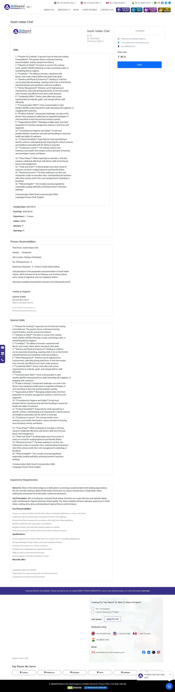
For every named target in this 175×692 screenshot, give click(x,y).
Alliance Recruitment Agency (70, 684)
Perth (101, 672)
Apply (139, 65)
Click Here (145, 591)
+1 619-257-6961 (92, 3)
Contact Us (107, 10)
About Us (49, 10)
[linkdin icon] (149, 652)
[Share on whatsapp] (155, 3)
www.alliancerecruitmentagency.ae (135, 43)
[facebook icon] (144, 652)
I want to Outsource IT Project (107, 612)
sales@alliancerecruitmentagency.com (110, 652)
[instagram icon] (158, 652)
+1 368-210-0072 (118, 3)
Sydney (25, 672)
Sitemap (123, 684)
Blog (76, 10)
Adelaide (126, 672)
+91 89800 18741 (144, 3)
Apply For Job (112, 619)
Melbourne (50, 672)
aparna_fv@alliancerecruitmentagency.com (24, 307)
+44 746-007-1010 (67, 3)
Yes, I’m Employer (103, 609)
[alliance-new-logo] (14, 7)
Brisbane (75, 672)
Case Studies (90, 10)
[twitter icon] (154, 652)
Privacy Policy (104, 684)
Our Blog (114, 684)
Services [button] (63, 10)
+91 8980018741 (128, 46)
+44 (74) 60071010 (103, 634)
